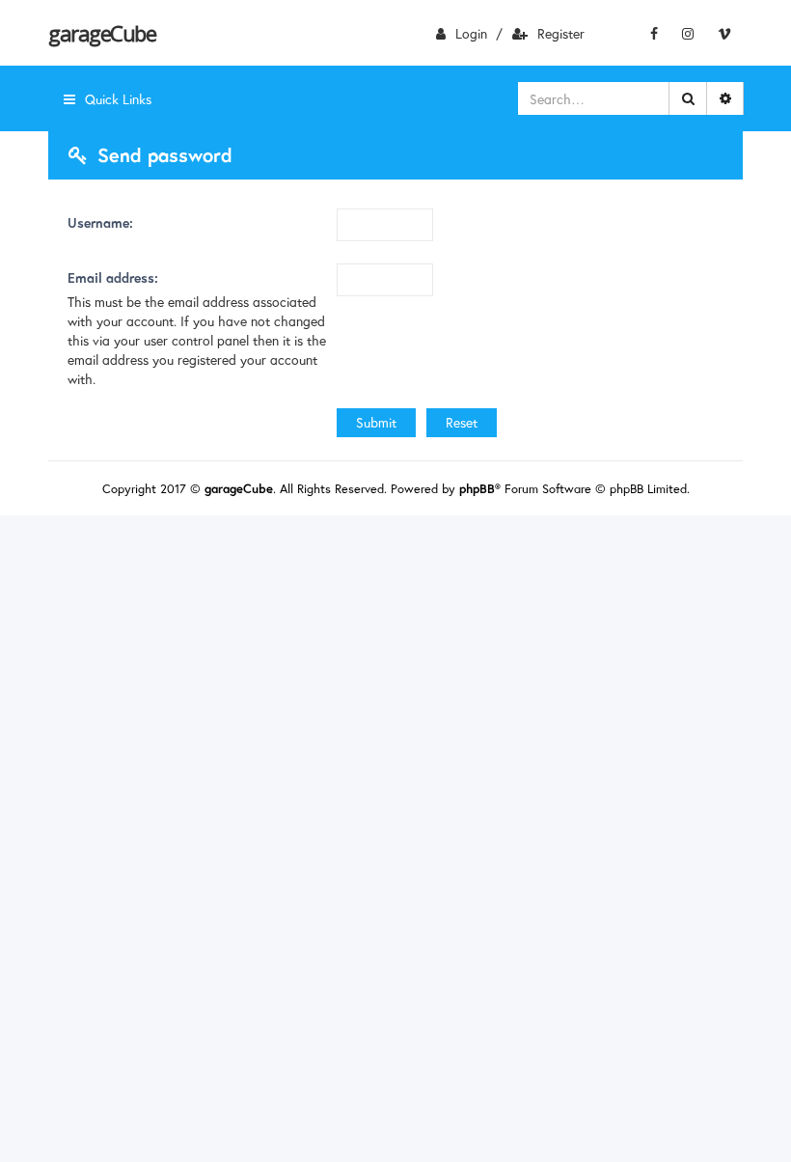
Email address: (113, 277)
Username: (100, 222)
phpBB (477, 489)
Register (561, 33)
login (471, 33)
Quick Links (118, 99)
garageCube (101, 32)
